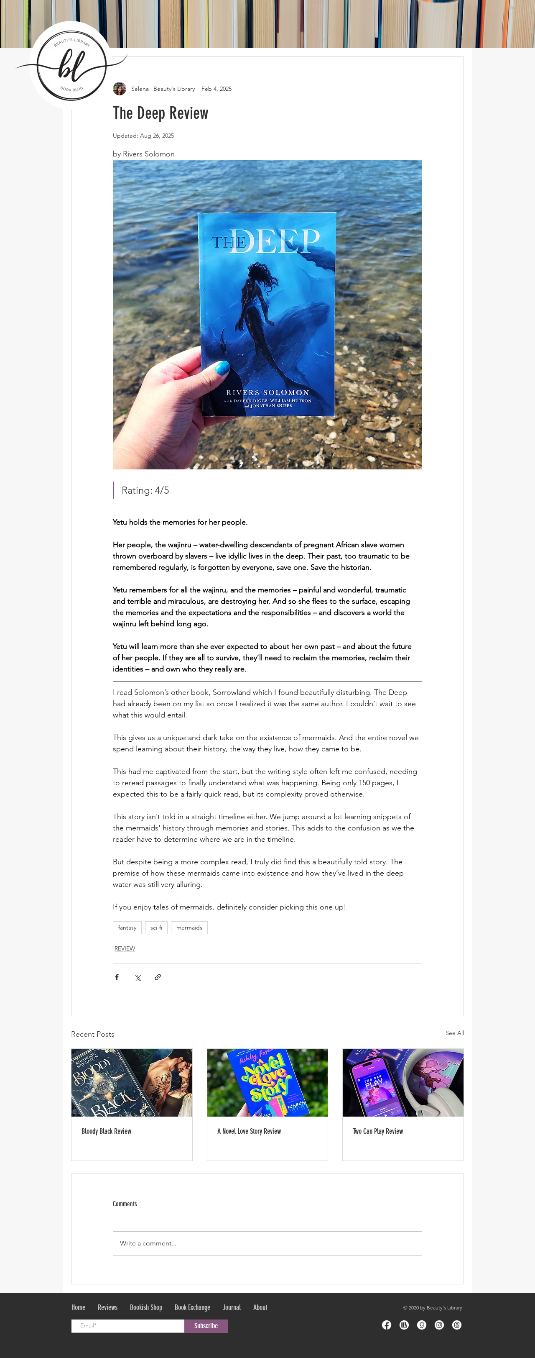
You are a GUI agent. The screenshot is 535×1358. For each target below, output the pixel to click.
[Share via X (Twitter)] (137, 977)
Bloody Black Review (106, 1131)
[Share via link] (158, 977)
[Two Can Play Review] (403, 1083)
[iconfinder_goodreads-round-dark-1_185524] (422, 1325)
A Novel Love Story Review (249, 1131)
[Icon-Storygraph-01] (404, 1325)
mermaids (189, 927)
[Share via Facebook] (117, 977)
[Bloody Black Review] (131, 1083)
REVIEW (125, 948)
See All (455, 1033)
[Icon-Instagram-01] (439, 1325)
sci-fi (156, 927)
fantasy (127, 927)
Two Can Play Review (378, 1131)
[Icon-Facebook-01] (387, 1325)
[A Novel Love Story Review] (267, 1083)
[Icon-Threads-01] (457, 1325)
